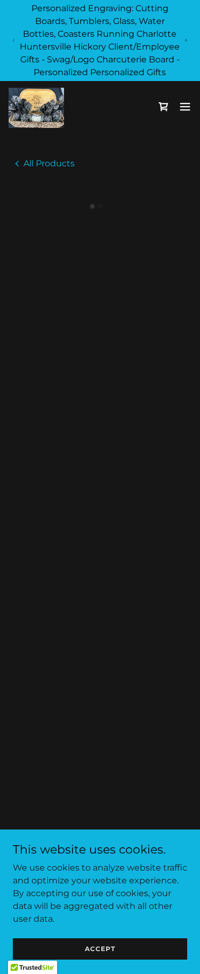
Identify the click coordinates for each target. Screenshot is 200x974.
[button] (163, 106)
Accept (100, 949)
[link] (37, 106)
